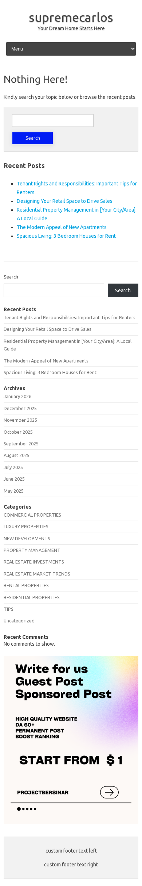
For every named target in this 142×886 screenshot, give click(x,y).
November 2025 (20, 419)
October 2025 (18, 431)
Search (11, 276)
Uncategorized (19, 620)
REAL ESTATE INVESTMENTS (34, 561)
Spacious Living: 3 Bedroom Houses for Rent (66, 236)
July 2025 (13, 467)
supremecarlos (71, 17)
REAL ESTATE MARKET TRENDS (37, 573)
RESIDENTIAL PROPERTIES (32, 597)
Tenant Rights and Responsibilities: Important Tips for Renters (69, 317)
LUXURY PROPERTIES (26, 526)
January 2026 (17, 396)
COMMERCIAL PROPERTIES (32, 514)
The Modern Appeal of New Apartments (62, 227)
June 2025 (14, 478)
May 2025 (14, 490)
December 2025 (20, 408)
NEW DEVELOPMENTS (27, 538)
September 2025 (21, 443)
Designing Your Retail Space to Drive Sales (65, 201)
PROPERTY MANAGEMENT (32, 550)
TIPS (8, 609)
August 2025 (16, 455)
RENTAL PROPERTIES (26, 585)
